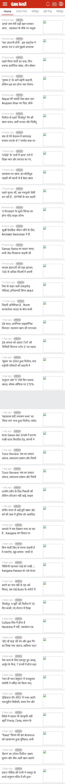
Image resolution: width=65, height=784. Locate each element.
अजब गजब (21, 11)
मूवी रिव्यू (47, 11)
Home (7, 11)
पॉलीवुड (35, 11)
